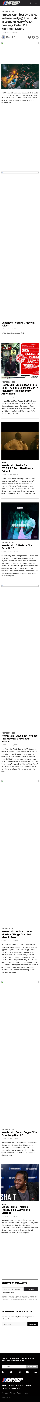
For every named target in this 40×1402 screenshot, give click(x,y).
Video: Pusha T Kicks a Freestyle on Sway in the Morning (15, 1209)
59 (23, 100)
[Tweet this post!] (33, 37)
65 (37, 100)
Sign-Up (31, 1289)
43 (21, 98)
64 (34, 100)
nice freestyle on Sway (16, 491)
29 (25, 95)
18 (37, 93)
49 (36, 98)
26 (18, 95)
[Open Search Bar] (30, 3)
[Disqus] (20, 139)
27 (20, 95)
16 (32, 93)
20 (4, 95)
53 (9, 100)
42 (19, 98)
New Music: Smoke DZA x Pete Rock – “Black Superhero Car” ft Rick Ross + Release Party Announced (19, 389)
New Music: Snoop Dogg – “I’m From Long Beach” (19, 1134)
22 (9, 95)
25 (16, 95)
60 (25, 100)
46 (29, 98)
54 (11, 100)
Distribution (14, 1388)
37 (7, 98)
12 (24, 93)
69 (10, 103)
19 (2, 95)
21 (6, 95)
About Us (5, 1393)
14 (28, 93)
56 (16, 100)
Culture (19, 1386)
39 (12, 98)
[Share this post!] (29, 37)
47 (31, 98)
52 (7, 100)
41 (16, 98)
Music (3, 320)
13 (26, 93)
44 (24, 98)
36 (5, 98)
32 (32, 95)
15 (30, 93)
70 (12, 103)
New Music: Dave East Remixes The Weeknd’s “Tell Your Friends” (19, 738)
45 (26, 98)
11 (22, 93)
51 (4, 100)
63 (32, 100)
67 (5, 103)
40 (14, 98)
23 (11, 95)
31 (29, 95)
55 (13, 100)
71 (14, 103)
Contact (25, 1393)
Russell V (10, 37)
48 (34, 98)
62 (30, 100)
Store (4, 1388)
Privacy (12, 1393)
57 (18, 100)
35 (2, 98)
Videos (3, 462)
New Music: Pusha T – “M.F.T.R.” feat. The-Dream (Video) (17, 468)
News (11, 1386)
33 (34, 95)
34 (36, 95)
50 (2, 100)
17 (35, 93)
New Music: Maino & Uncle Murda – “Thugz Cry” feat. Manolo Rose (16, 934)
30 (27, 95)
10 (20, 93)
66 (2, 103)
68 (7, 103)
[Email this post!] (37, 37)
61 (27, 100)
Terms (19, 1393)
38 (9, 98)
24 (13, 95)
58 (20, 100)
